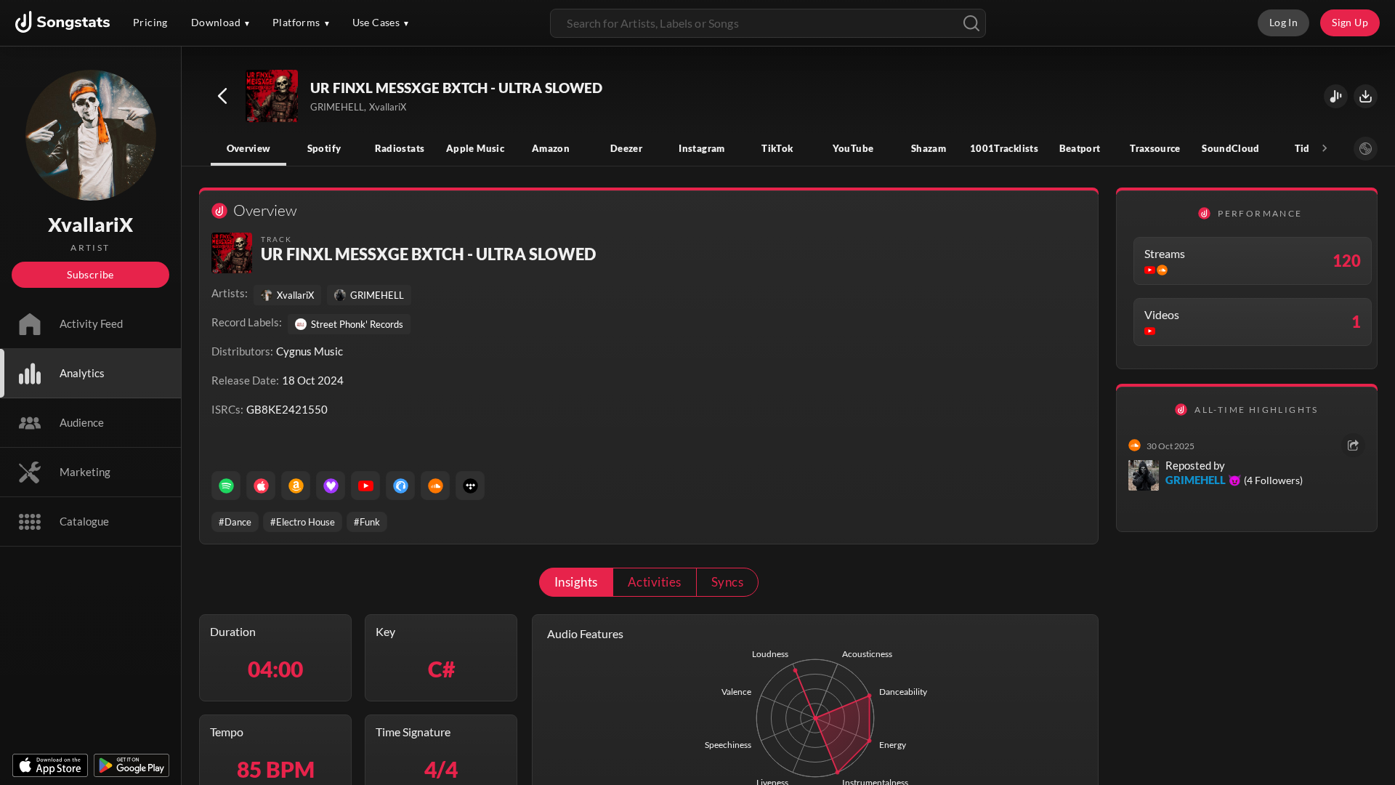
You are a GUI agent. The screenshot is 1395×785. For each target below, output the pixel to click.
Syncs (727, 581)
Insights (576, 581)
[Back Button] (222, 96)
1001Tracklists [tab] (1004, 148)
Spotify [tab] (324, 148)
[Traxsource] (400, 485)
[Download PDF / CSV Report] (1366, 96)
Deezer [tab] (626, 148)
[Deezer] (330, 485)
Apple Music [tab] (475, 148)
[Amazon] (295, 485)
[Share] (1353, 445)
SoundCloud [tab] (1231, 148)
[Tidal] (470, 485)
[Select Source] (1366, 149)
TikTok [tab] (777, 148)
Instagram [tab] (701, 148)
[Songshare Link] (1336, 96)
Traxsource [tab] (1155, 148)
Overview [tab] (249, 148)
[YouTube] (365, 485)
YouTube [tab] (853, 148)
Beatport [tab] (1080, 148)
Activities (655, 581)
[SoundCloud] (435, 485)
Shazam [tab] (928, 148)
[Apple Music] (260, 485)
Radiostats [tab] (400, 148)
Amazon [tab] (551, 148)
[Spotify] (225, 485)
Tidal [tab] (1307, 148)
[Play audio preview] (272, 96)
